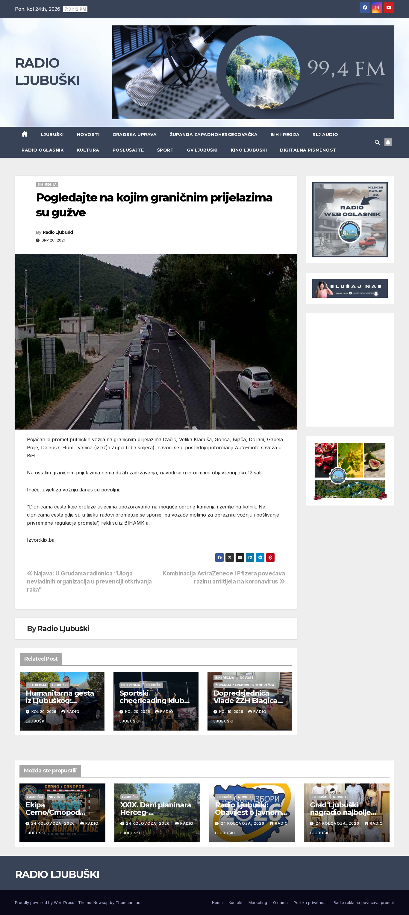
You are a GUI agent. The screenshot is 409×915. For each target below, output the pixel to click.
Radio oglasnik (42, 150)
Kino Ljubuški (249, 150)
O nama (280, 902)
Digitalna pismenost (308, 150)
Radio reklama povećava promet (364, 902)
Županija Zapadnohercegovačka (213, 134)
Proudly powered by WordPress (45, 902)
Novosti (88, 134)
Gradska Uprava (135, 134)
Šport (165, 150)
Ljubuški (52, 134)
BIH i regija (285, 134)
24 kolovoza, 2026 (53, 823)
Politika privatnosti (311, 902)
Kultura (88, 150)
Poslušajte (128, 150)
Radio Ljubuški (58, 232)
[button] (377, 142)
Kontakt (236, 902)
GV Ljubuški (202, 150)
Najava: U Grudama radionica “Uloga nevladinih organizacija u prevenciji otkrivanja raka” (89, 581)
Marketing (258, 902)
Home (217, 902)
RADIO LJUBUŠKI (57, 874)
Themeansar (127, 902)
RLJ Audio (325, 134)
